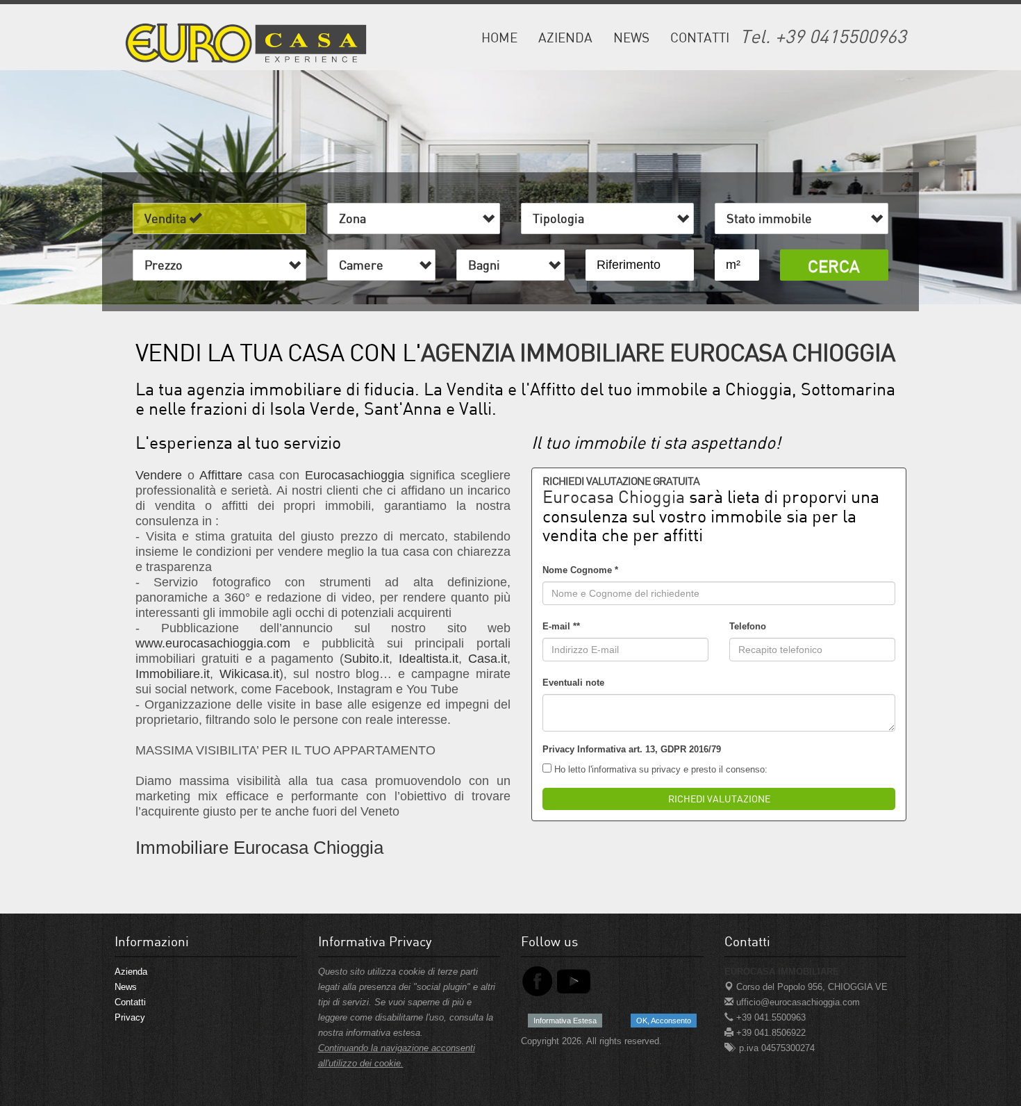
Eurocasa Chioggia (613, 496)
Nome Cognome (580, 570)
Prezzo (166, 264)
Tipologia (561, 218)
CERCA (834, 266)
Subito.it (366, 659)
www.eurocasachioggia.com (212, 643)
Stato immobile (772, 218)
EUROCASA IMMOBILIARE (781, 971)
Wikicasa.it (249, 674)
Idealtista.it (428, 659)
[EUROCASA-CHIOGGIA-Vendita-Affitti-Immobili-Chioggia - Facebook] (537, 981)
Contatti (699, 37)
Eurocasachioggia (354, 475)
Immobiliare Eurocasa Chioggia (259, 847)
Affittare (220, 475)
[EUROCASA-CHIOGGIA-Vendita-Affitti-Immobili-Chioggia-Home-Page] (246, 41)
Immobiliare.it (172, 674)
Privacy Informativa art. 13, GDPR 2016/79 (631, 749)
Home (499, 37)
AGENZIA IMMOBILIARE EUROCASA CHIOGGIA (658, 352)
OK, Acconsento (663, 1020)
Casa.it (487, 659)
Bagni (487, 264)
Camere (364, 264)
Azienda (565, 37)
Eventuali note (573, 682)
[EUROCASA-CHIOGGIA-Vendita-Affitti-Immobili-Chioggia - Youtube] (573, 981)
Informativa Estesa (565, 1020)
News (631, 37)
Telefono (747, 626)
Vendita (166, 218)
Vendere (158, 475)
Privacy (130, 1017)
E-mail (561, 626)
